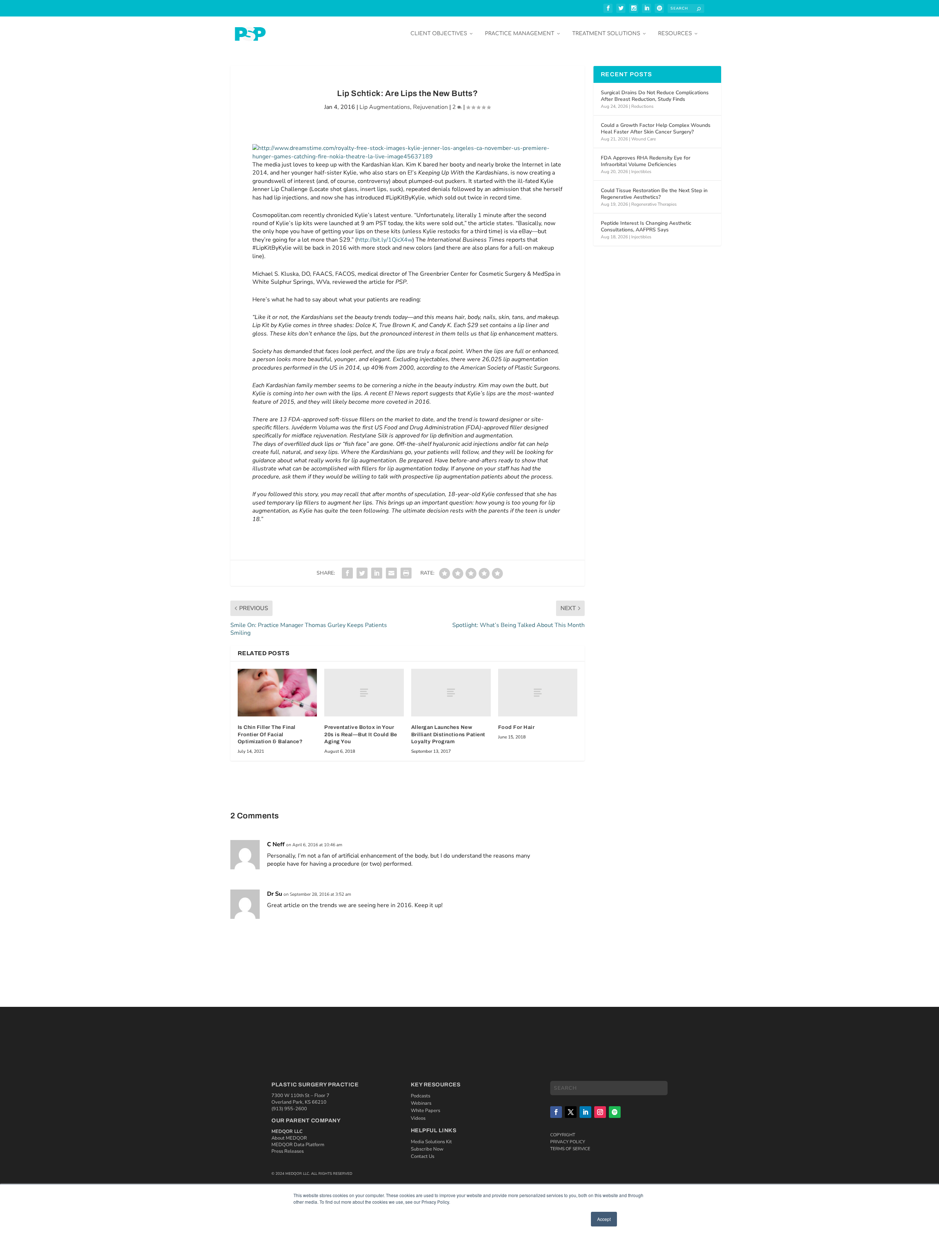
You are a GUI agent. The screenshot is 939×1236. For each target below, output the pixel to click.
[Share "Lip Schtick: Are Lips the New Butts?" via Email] (391, 573)
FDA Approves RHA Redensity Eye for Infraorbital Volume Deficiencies (645, 161)
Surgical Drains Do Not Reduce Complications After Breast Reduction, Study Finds (655, 96)
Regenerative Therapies (654, 204)
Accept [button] (604, 1219)
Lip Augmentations (384, 107)
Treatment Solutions (606, 33)
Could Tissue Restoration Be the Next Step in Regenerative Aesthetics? (654, 194)
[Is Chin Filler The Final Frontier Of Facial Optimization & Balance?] (277, 692)
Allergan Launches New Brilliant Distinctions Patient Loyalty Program (448, 734)
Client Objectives (438, 33)
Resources (675, 33)
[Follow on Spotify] (615, 1112)
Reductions (642, 106)
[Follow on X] (571, 1112)
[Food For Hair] (538, 692)
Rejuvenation (430, 107)
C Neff (276, 844)
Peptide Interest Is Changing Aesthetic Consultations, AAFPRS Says (646, 226)
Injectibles (641, 172)
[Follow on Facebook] (556, 1112)
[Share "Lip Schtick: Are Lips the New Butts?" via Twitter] (362, 573)
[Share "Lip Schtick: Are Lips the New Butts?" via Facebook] (347, 573)
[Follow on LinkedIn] (585, 1112)
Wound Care (643, 139)
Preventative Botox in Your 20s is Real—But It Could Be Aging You (360, 734)
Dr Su (274, 894)
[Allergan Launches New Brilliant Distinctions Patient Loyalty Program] (451, 692)
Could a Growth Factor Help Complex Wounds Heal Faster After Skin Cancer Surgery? (655, 128)
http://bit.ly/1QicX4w (384, 240)
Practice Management (519, 33)
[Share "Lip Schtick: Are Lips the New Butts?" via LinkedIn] (376, 573)
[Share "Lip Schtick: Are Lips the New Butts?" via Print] (406, 573)
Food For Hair (516, 727)
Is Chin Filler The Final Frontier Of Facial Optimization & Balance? (270, 734)
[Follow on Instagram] (600, 1112)
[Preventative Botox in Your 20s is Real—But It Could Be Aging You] (364, 692)
